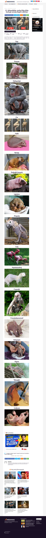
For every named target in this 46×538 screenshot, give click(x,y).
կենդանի (13, 455)
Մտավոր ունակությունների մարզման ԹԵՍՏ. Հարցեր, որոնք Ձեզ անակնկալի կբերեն (30, 521)
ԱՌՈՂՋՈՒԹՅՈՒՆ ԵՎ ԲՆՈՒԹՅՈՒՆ (10, 31)
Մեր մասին (37, 521)
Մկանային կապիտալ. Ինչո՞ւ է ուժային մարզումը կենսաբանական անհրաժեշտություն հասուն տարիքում (10, 511)
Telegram (12, 453)
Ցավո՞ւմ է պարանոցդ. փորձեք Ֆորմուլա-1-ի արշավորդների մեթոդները (22, 496)
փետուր (21, 455)
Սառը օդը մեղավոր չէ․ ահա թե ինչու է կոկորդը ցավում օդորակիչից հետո (9, 496)
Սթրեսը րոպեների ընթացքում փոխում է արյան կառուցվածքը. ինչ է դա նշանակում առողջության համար (23, 481)
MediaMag (9, 461)
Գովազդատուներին (38, 520)
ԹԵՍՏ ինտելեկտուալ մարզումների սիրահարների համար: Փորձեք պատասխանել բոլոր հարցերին (30, 524)
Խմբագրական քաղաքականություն (39, 523)
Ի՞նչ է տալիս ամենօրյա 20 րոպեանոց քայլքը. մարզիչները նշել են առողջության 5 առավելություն (22, 511)
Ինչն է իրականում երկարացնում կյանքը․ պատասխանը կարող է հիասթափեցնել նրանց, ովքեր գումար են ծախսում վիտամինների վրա (10, 482)
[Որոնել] (41, 519)
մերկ (15, 455)
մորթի (18, 455)
